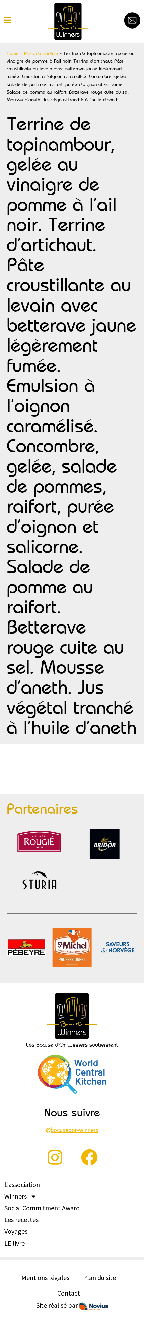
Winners (15, 1196)
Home (13, 53)
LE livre (14, 1243)
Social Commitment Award (42, 1208)
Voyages (15, 1231)
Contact (68, 1293)
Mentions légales (45, 1277)
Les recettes (21, 1219)
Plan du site (99, 1277)
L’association (22, 1184)
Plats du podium (41, 53)
